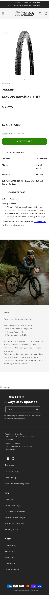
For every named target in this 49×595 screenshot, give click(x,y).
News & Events (12, 569)
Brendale (25, 2)
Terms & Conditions (14, 523)
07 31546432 (40, 221)
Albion (26, 5)
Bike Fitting (10, 477)
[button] (3, 13)
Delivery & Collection (15, 511)
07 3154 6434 (35, 5)
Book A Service (12, 472)
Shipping (5, 133)
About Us (9, 557)
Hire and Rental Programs (17, 483)
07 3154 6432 (35, 2)
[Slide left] (19, 79)
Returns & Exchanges (15, 517)
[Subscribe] (37, 409)
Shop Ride (10, 551)
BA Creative (35, 590)
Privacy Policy (11, 529)
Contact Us (10, 563)
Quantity (7, 107)
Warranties (10, 500)
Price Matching (12, 505)
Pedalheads (18, 590)
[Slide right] (30, 79)
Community (10, 545)
